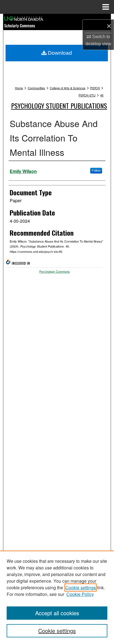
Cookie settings (80, 587)
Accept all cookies (57, 613)
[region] (57, 597)
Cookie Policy (80, 594)
